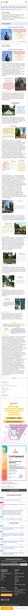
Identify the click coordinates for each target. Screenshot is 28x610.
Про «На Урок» (4, 589)
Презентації (14, 385)
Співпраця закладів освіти (7, 591)
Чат (15, 583)
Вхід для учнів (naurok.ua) (20, 589)
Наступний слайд (21, 41)
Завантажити (7, 608)
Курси (2, 578)
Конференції (3, 576)
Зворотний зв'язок (6, 594)
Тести (16, 575)
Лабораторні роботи (19, 576)
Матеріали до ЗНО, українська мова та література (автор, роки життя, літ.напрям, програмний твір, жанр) (13, 535)
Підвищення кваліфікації (6, 573)
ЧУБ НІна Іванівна (5, 382)
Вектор (2, 579)
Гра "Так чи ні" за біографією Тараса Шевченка (12, 518)
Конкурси (17, 579)
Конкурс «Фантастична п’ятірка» (20, 593)
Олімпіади (17, 581)
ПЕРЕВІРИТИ (23, 564)
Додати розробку (14, 490)
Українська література (6, 385)
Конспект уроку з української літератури (11, 499)
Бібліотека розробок (19, 573)
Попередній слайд (6, 41)
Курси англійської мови (20, 584)
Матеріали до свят (19, 591)
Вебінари (3, 575)
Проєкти (17, 578)
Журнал (16, 571)
